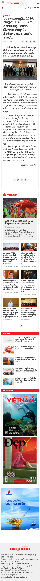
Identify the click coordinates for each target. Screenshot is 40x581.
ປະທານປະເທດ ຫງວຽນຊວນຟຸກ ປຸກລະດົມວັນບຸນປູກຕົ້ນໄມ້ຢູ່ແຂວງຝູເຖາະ (25, 359)
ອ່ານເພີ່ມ (20, 326)
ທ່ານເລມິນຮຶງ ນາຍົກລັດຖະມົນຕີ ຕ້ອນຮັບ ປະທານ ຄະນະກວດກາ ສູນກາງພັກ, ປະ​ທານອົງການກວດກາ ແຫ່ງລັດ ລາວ (29, 286)
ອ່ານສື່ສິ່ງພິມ (9, 390)
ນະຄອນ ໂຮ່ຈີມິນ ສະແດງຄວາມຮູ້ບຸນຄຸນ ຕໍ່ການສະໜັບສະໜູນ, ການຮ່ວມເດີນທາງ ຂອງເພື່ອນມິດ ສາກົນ (28, 313)
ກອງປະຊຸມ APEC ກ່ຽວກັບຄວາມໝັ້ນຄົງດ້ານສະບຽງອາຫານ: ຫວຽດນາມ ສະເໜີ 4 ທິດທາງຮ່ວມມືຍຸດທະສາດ (10, 258)
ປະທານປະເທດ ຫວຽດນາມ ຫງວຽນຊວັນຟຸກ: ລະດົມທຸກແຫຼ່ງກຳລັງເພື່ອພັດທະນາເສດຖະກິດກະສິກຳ (26, 370)
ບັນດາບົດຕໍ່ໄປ (10, 195)
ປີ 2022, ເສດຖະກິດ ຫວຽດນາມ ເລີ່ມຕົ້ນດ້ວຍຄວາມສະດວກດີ (25, 347)
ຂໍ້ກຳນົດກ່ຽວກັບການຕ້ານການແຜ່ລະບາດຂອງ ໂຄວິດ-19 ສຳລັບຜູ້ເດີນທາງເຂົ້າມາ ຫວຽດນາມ (25, 339)
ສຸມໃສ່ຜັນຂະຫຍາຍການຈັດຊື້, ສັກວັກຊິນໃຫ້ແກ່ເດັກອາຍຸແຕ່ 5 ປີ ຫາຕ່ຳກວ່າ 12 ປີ (25, 380)
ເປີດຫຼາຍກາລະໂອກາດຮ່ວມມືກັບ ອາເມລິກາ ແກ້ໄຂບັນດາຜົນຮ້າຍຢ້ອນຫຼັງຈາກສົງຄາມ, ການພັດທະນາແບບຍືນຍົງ (28, 258)
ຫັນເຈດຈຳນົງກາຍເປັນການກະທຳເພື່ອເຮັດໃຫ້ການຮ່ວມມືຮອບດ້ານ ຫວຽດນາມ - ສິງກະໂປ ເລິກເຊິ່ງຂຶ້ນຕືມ (10, 285)
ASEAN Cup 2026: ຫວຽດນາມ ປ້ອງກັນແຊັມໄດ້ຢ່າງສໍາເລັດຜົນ (19, 222)
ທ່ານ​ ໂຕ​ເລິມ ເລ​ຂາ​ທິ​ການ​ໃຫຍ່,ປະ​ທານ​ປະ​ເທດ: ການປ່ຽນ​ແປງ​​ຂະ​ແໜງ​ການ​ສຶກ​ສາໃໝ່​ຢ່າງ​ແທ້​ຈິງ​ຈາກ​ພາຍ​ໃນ (10, 313)
